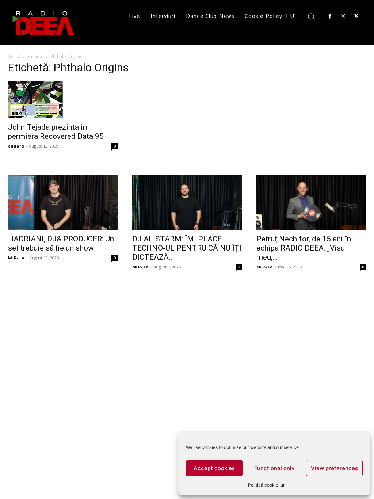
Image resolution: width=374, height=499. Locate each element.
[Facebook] (329, 16)
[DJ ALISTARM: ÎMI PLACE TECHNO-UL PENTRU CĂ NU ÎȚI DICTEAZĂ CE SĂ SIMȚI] (187, 202)
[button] (311, 16)
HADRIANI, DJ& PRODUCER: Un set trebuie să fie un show (61, 243)
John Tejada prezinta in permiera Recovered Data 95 (56, 132)
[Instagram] (343, 16)
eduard (16, 146)
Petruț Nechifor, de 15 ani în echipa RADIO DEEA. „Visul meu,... (303, 248)
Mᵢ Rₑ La (16, 257)
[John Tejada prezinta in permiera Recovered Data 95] (63, 99)
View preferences (334, 468)
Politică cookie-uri (267, 485)
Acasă (14, 56)
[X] (356, 16)
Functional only (274, 468)
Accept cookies (214, 468)
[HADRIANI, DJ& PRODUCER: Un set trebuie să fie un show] (63, 202)
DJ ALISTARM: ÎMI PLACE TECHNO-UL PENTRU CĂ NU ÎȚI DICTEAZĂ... (186, 248)
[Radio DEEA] (43, 22)
